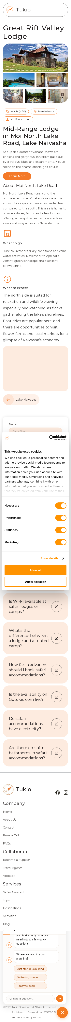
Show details (49, 558)
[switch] (60, 518)
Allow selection (35, 581)
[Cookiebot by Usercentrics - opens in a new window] (50, 437)
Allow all (35, 570)
